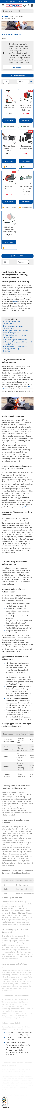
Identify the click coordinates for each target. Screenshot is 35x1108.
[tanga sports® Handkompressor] (9, 97)
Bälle (11, 17)
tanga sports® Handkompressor (9, 106)
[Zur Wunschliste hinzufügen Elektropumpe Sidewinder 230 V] (31, 142)
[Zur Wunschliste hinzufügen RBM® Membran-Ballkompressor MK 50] (14, 142)
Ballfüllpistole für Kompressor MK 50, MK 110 (26, 189)
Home (6, 17)
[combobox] (17, 11)
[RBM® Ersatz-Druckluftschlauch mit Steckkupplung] (9, 218)
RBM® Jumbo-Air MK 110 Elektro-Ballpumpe (26, 107)
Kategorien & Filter (18, 75)
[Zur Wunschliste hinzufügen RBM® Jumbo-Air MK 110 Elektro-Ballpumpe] (31, 102)
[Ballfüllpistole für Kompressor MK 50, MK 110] (26, 178)
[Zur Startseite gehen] (14, 5)
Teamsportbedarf (24, 507)
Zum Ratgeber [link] (17, 67)
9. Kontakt (6, 351)
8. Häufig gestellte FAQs (11, 349)
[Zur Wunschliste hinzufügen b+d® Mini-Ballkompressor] (14, 183)
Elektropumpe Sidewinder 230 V (26, 147)
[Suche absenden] (2, 11)
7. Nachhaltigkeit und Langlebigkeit (15, 346)
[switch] (4, 1105)
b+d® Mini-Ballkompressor (9, 188)
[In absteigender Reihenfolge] (31, 82)
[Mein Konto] (28, 5)
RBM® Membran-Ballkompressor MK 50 (9, 148)
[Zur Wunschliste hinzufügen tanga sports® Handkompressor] (14, 102)
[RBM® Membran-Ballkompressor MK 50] (9, 137)
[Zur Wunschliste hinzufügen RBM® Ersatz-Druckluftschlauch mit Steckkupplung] (14, 224)
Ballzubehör (19, 17)
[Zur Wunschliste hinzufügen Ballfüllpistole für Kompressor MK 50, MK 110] (31, 183)
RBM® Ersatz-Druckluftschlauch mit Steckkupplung (9, 229)
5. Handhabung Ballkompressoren (15, 340)
